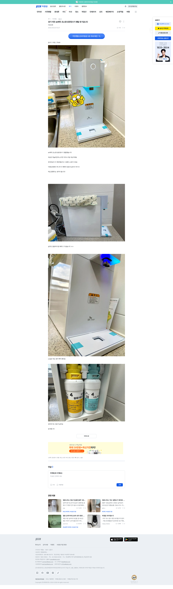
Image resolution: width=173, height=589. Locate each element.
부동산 (84, 12)
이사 (70, 12)
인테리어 (93, 12)
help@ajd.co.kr (65, 562)
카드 (64, 12)
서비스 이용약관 (50, 579)
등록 (120, 485)
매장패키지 (110, 12)
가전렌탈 (48, 12)
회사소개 (37, 545)
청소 (76, 12)
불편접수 (84, 6)
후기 (70, 6)
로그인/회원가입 (133, 6)
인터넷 (39, 12)
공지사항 (45, 545)
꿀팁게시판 (62, 6)
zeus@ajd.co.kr (54, 559)
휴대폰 (56, 12)
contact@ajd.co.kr (47, 562)
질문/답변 (53, 6)
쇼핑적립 (120, 12)
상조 (101, 12)
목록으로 (86, 436)
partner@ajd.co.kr (47, 564)
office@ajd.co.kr (66, 564)
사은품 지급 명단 (62, 545)
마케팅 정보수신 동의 (60, 579)
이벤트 (76, 6)
